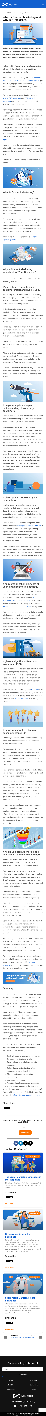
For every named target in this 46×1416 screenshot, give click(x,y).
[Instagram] (20, 1406)
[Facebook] (15, 1406)
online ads (7, 606)
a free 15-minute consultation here (26, 1095)
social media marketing (21, 600)
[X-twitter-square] (31, 1406)
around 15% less (21, 698)
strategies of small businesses (29, 526)
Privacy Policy (28, 1415)
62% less (35, 689)
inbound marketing (23, 606)
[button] (43, 4)
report (5, 139)
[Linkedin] (25, 1406)
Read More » (9, 1204)
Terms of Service (18, 1415)
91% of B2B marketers (12, 98)
